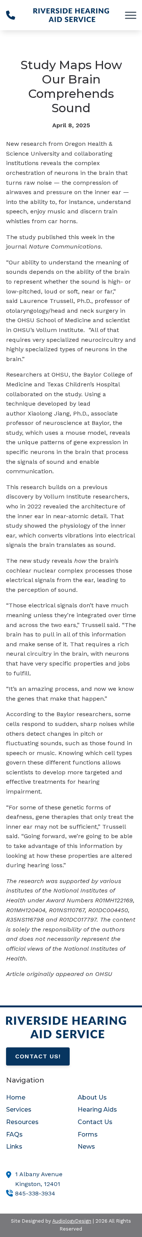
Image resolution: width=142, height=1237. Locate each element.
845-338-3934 (35, 1193)
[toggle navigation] (130, 15)
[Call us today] (10, 15)
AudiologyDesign (71, 1221)
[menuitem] (35, 1098)
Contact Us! (38, 1056)
